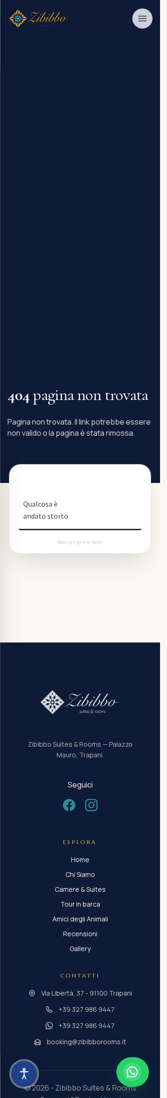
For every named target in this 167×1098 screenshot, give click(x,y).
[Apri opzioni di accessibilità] (24, 1074)
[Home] (38, 18)
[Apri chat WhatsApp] (132, 1072)
